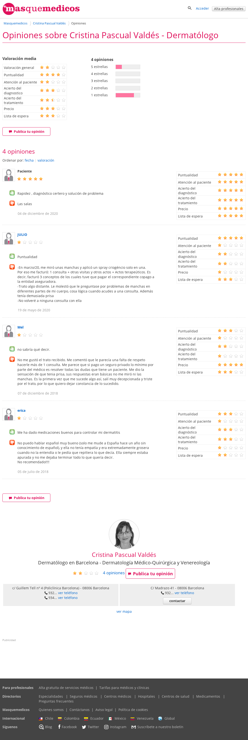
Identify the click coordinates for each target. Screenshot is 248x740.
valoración (46, 160)
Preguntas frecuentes (56, 701)
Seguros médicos (83, 696)
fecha (29, 160)
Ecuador (97, 718)
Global (169, 718)
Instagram (118, 727)
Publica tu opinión (29, 131)
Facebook (69, 727)
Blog (48, 727)
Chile (49, 718)
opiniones (114, 573)
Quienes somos (51, 709)
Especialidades (51, 696)
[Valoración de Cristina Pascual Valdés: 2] (87, 573)
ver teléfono (68, 593)
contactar (177, 600)
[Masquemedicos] (41, 14)
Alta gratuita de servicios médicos (66, 687)
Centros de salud (175, 696)
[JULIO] (8, 243)
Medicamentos (208, 696)
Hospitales (146, 696)
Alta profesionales (228, 8)
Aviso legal (104, 709)
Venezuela (145, 718)
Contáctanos (80, 709)
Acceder (202, 8)
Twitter (93, 727)
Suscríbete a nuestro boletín (160, 727)
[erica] (8, 419)
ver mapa (124, 611)
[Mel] (8, 336)
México (120, 718)
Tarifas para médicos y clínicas (124, 687)
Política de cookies (133, 709)
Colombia (71, 718)
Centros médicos (117, 696)
